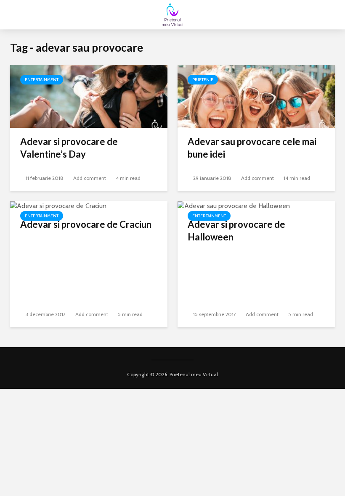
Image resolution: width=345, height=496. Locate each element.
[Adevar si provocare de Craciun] (58, 205)
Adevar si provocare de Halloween (236, 231)
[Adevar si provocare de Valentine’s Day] (88, 96)
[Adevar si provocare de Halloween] (234, 205)
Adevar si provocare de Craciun (85, 224)
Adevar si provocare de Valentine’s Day (69, 148)
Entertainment (41, 79)
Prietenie (202, 79)
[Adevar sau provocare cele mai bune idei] (256, 96)
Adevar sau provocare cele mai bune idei (252, 148)
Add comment (89, 178)
